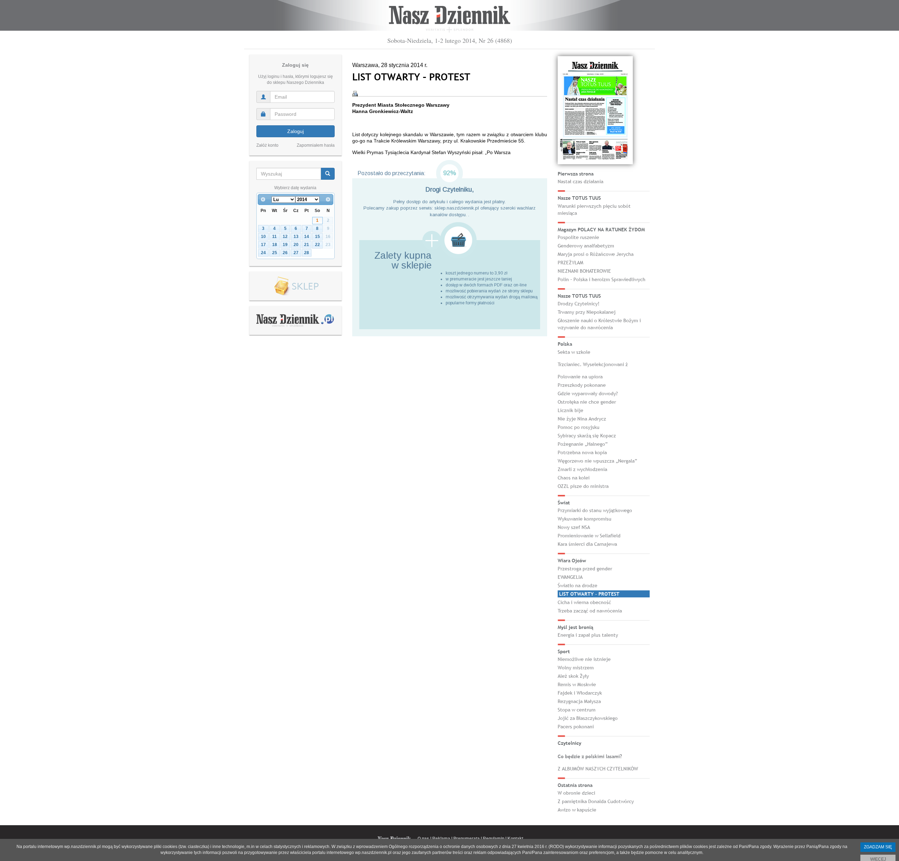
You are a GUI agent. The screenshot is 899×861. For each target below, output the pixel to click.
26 (285, 252)
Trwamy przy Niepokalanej (587, 312)
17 (263, 244)
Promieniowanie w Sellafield (589, 535)
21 (306, 244)
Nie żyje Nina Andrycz (582, 419)
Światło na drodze (577, 585)
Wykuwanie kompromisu (584, 519)
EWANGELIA (570, 577)
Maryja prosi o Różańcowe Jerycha (596, 254)
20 (296, 244)
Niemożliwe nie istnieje (584, 659)
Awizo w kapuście (577, 810)
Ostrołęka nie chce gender (587, 402)
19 (285, 244)
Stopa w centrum (577, 710)
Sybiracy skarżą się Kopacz (587, 435)
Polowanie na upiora (580, 376)
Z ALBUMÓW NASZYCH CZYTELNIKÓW (598, 769)
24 (263, 252)
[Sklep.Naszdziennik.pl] (295, 286)
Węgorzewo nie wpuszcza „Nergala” (597, 461)
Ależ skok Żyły (573, 676)
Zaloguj (295, 131)
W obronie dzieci (576, 793)
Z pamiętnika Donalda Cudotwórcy (596, 801)
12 (285, 236)
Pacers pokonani (576, 726)
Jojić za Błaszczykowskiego (588, 718)
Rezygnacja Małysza (579, 701)
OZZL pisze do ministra (583, 486)
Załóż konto (267, 145)
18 (274, 244)
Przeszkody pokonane (582, 385)
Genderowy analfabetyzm (586, 246)
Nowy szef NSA (574, 527)
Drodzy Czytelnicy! (578, 303)
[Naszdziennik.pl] (295, 320)
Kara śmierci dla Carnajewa (587, 544)
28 (306, 252)
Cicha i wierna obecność (584, 602)
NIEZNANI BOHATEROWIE (584, 271)
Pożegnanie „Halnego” (583, 444)
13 (296, 236)
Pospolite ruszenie (578, 237)
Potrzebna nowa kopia (582, 452)
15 (317, 236)
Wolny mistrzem (576, 667)
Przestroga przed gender (585, 568)
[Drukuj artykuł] (355, 94)
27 (296, 252)
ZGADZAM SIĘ (878, 847)
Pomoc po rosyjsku (578, 427)
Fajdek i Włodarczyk (580, 693)
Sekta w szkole (574, 352)
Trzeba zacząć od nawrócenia (590, 611)
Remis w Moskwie (577, 684)
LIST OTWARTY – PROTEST (589, 594)
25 (274, 252)
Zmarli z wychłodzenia (582, 469)
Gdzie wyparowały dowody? (588, 393)
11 (274, 236)
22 (317, 244)
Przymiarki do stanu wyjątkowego (595, 510)
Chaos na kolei (574, 478)
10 (263, 236)
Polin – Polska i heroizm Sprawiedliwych (601, 279)
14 (306, 236)
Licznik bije (570, 410)
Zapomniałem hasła (316, 145)
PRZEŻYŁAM (570, 262)
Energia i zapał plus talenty (588, 635)
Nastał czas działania (580, 181)
